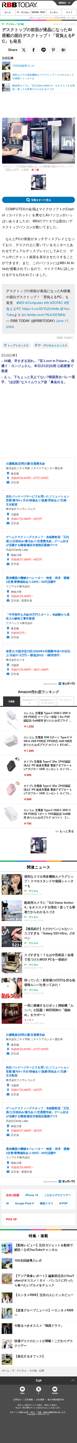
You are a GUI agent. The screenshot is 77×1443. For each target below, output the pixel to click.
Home (22, 1393)
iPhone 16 (31, 1195)
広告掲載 (29, 1399)
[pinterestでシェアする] (53, 50)
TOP (38, 1381)
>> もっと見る (64, 831)
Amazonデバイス (30, 701)
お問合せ (17, 1399)
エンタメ (54, 12)
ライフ (69, 12)
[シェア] (34, 50)
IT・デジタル (23, 12)
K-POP (63, 1203)
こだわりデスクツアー (57, 1195)
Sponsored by (50, 683)
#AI (46, 302)
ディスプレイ (65, 699)
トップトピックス (18, 345)
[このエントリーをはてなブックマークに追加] (63, 50)
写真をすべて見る (41, 200)
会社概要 (40, 1399)
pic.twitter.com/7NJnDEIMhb (44, 314)
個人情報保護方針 (56, 1399)
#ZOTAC (56, 302)
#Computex (34, 302)
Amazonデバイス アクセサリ (47, 701)
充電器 (11, 701)
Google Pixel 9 (24, 1203)
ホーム (8, 12)
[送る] (43, 50)
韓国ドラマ (46, 1203)
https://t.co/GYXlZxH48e (40, 308)
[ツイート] (24, 50)
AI (7, 1203)
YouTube (55, 1393)
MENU (62, 3)
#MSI (20, 302)
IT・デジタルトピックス (52, 345)
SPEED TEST (38, 12)
